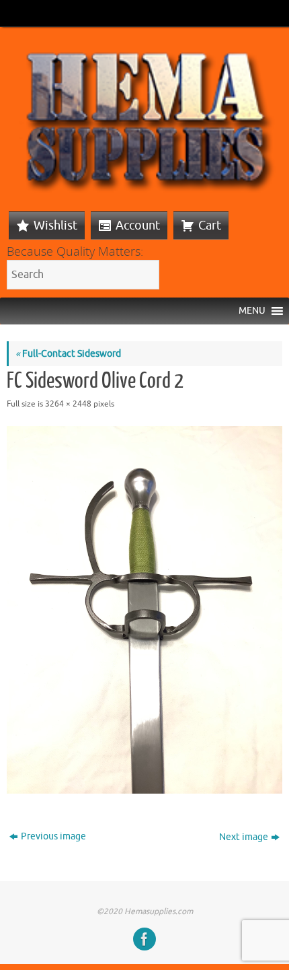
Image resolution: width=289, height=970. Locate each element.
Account (138, 225)
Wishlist (55, 225)
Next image (243, 837)
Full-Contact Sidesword (68, 353)
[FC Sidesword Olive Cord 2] (144, 610)
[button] (252, 311)
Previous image (53, 836)
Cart (209, 225)
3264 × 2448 (68, 404)
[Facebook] (144, 939)
